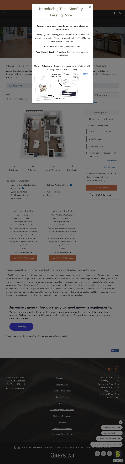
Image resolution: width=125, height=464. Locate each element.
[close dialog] (90, 7)
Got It (85, 74)
